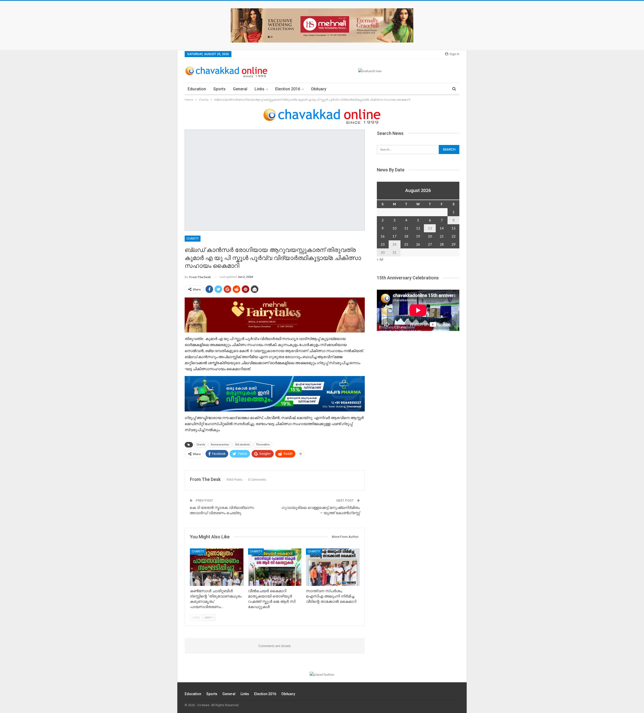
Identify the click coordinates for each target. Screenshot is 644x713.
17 (394, 236)
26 (418, 244)
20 (430, 236)
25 (406, 244)
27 (430, 244)
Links (259, 89)
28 (442, 244)
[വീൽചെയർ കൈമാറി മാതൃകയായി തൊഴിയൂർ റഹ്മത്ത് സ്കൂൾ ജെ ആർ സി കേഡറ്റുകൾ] (275, 567)
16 (383, 236)
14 (442, 228)
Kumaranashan (220, 444)
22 (454, 236)
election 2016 (287, 89)
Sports (219, 89)
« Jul (380, 259)
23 (383, 244)
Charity (192, 238)
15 (454, 228)
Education (197, 89)
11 (406, 228)
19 (418, 236)
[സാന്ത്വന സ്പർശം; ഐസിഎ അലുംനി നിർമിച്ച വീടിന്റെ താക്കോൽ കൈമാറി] (332, 567)
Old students (242, 444)
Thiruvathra (263, 444)
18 (406, 236)
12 (418, 228)
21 (442, 236)
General (240, 89)
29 (454, 244)
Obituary (318, 89)
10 (394, 228)
